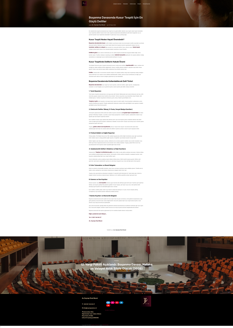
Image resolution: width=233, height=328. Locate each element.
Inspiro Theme (95, 325)
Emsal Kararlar (146, 3)
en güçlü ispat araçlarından (130, 112)
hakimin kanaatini (120, 55)
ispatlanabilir (130, 65)
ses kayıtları (102, 182)
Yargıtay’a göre (93, 101)
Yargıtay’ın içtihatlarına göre (104, 152)
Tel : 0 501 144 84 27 (95, 217)
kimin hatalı (136, 47)
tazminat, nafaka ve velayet (97, 47)
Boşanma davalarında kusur (97, 43)
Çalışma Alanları (117, 3)
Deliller (91, 72)
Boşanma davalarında (95, 84)
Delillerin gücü (93, 52)
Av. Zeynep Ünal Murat (98, 25)
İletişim (139, 3)
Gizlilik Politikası (109, 310)
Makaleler (125, 3)
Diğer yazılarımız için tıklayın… (98, 214)
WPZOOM (105, 325)
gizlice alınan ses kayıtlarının (101, 126)
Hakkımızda (133, 3)
